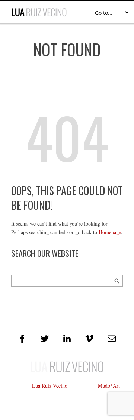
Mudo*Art (109, 385)
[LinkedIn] (67, 338)
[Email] (111, 338)
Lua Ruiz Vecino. (50, 385)
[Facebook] (22, 338)
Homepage (110, 232)
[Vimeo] (89, 338)
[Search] (117, 281)
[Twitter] (44, 338)
